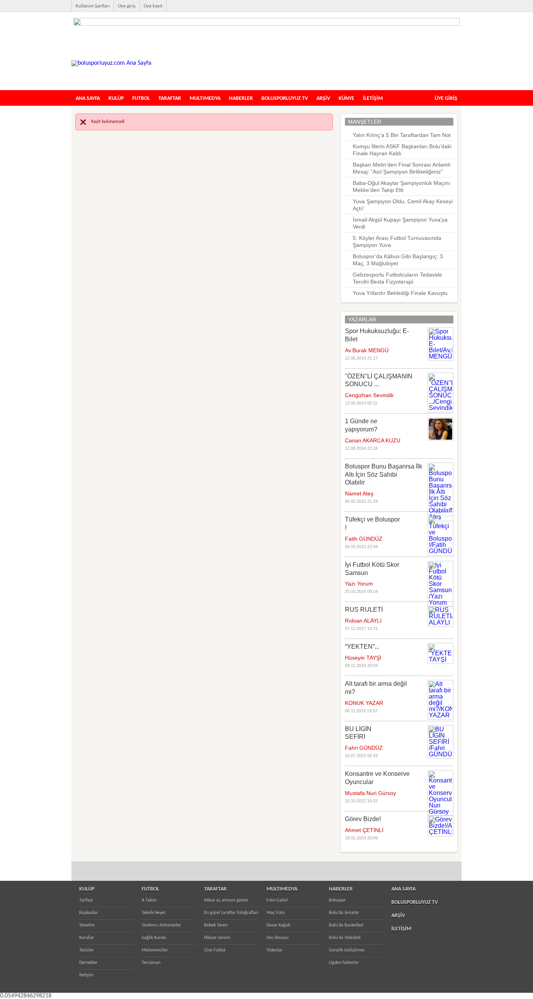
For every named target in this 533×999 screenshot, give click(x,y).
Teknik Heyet (153, 912)
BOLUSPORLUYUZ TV (284, 98)
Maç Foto (275, 912)
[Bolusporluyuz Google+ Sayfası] (459, 10)
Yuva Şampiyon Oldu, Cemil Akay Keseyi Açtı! (403, 204)
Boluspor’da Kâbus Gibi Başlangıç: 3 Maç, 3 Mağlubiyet (398, 259)
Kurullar (86, 937)
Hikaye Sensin (217, 937)
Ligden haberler (344, 962)
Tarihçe (86, 900)
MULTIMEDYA (205, 98)
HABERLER (241, 98)
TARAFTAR (169, 98)
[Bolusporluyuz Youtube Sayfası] (434, 10)
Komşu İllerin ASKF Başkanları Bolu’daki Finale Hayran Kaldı (402, 149)
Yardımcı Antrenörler (161, 925)
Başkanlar (88, 912)
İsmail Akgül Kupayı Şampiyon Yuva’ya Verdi (400, 223)
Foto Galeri (277, 900)
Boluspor (337, 900)
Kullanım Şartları (93, 6)
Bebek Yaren (215, 925)
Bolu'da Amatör (344, 912)
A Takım (149, 900)
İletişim (86, 975)
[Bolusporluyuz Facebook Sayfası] (409, 10)
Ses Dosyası (277, 937)
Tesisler (86, 950)
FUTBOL (141, 98)
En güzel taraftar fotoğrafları (231, 912)
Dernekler (88, 962)
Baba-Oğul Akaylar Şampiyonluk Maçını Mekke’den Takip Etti (401, 186)
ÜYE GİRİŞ (446, 98)
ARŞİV (323, 98)
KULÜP (116, 98)
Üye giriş (126, 6)
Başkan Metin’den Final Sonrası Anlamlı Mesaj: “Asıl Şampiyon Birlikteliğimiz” (402, 168)
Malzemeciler (155, 950)
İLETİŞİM (373, 98)
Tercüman (151, 962)
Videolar (274, 950)
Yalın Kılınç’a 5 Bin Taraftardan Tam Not (402, 135)
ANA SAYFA (88, 98)
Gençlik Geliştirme (346, 950)
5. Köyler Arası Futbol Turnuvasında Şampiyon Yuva (397, 241)
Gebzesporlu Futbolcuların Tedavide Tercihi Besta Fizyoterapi (397, 278)
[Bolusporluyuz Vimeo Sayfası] (447, 10)
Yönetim (87, 925)
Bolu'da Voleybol (345, 937)
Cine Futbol (215, 950)
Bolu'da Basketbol (346, 925)
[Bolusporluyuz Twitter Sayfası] (422, 10)
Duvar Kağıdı (278, 925)
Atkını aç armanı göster (226, 900)
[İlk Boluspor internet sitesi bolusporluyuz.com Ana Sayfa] (111, 63)
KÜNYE (346, 98)
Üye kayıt (153, 6)
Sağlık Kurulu (154, 937)
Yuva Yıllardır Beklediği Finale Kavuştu (400, 293)
